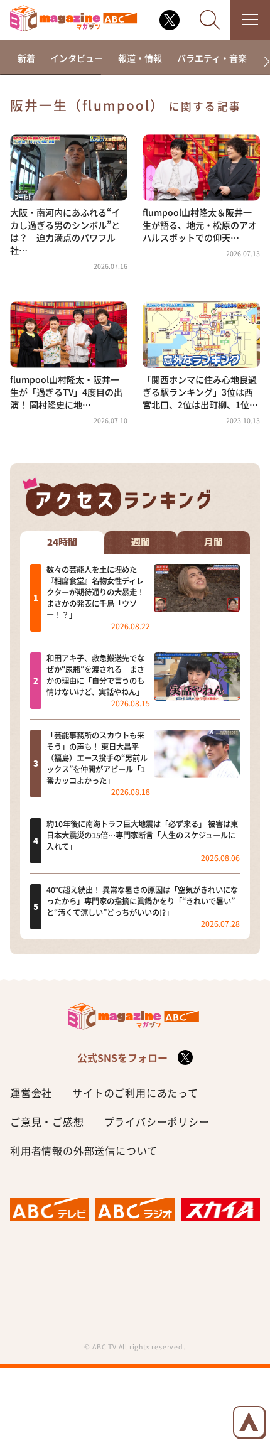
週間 (140, 542)
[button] (261, 62)
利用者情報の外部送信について (84, 1150)
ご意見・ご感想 (47, 1121)
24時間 (62, 542)
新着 (26, 57)
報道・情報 (140, 57)
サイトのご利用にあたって (135, 1092)
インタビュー (76, 57)
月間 (213, 542)
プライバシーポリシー (157, 1121)
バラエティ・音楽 (212, 57)
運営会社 (31, 1092)
